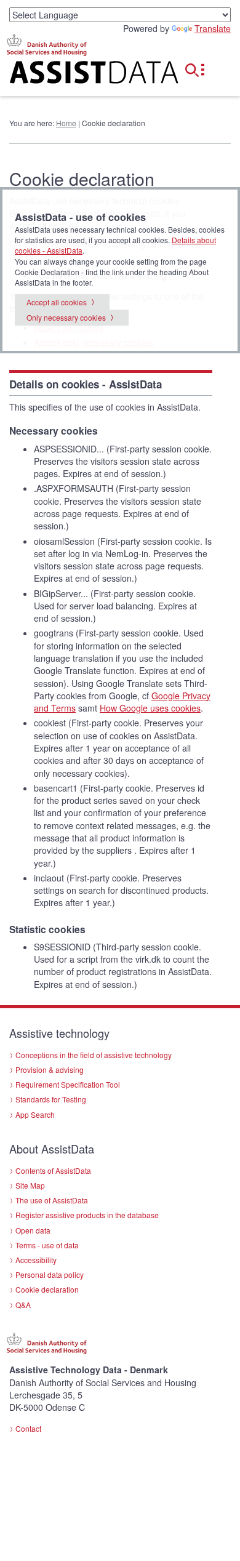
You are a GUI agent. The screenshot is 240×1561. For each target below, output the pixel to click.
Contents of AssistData (53, 1170)
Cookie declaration (47, 1289)
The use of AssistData (51, 1200)
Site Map (30, 1185)
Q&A (23, 1304)
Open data (32, 1230)
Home (66, 123)
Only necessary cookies (66, 317)
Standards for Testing (50, 1099)
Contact (28, 1428)
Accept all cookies (56, 302)
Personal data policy (49, 1274)
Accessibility (36, 1259)
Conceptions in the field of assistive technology (93, 1054)
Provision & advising (49, 1069)
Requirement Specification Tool (67, 1084)
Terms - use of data (47, 1245)
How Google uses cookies (150, 708)
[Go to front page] (80, 75)
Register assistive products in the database (87, 1215)
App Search (35, 1114)
